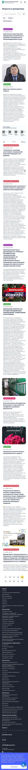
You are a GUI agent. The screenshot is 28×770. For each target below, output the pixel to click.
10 (10, 577)
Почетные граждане (7, 646)
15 (10, 581)
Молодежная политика (8, 690)
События (4, 602)
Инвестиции (5, 679)
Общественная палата (8, 686)
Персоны (4, 727)
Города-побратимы (7, 652)
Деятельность (6, 594)
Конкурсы (5, 674)
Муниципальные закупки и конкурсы (12, 709)
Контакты (4, 603)
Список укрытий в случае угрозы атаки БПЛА (13, 606)
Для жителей (6, 609)
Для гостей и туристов (8, 654)
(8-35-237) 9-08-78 (7, 734)
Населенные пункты (7, 656)
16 (14, 581)
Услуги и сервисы (7, 598)
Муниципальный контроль (9, 712)
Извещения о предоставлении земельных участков (10, 617)
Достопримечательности (9, 650)
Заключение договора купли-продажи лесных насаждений (12, 640)
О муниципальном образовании (11, 592)
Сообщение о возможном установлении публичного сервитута (12, 613)
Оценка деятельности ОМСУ (10, 717)
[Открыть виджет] (24, 764)
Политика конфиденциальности (8, 749)
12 (18, 577)
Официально (5, 692)
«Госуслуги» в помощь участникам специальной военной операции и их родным (12, 152)
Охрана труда (6, 688)
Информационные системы (9, 711)
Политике (11, 762)
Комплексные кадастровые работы (12, 628)
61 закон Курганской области (10, 630)
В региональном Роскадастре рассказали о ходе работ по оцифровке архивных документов (14, 405)
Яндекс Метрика (5, 756)
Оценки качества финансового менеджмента (10, 682)
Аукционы (5, 626)
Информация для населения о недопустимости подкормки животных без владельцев (14, 187)
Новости (4, 600)
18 (22, 581)
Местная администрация (11, 145)
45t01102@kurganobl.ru (8, 745)
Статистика (5, 705)
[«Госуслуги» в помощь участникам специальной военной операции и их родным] (14, 133)
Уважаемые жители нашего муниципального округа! (13, 452)
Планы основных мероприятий (10, 672)
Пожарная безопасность (9, 676)
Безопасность (8, 29)
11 (13, 577)
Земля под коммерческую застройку (12, 632)
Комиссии (5, 670)
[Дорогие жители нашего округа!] (14, 72)
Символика (5, 645)
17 (18, 581)
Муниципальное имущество (10, 698)
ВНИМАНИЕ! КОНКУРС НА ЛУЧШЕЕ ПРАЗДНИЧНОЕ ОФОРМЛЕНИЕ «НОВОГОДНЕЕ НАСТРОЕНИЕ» (14, 311)
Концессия (5, 678)
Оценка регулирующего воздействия (12, 707)
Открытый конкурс (7, 684)
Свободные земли (7, 611)
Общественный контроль (9, 715)
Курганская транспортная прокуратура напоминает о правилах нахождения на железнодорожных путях (13, 36)
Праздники (7, 84)
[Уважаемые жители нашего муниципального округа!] (14, 435)
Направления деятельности (10, 662)
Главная (4, 590)
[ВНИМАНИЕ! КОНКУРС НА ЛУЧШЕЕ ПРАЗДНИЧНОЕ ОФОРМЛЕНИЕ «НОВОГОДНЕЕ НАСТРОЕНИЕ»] (14, 292)
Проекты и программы (8, 668)
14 (5, 581)
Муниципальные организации (10, 701)
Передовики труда (7, 658)
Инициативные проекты (9, 722)
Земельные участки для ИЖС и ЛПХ (12, 634)
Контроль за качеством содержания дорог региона (12, 724)
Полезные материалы (8, 623)
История (4, 648)
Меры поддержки (7, 596)
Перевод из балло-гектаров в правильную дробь (10, 636)
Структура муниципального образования (9, 695)
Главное (4, 588)
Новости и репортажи (8, 621)
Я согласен (14, 767)
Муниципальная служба (8, 699)
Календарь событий (7, 619)
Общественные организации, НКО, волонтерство (12, 719)
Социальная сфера (9, 398)
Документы (5, 703)
